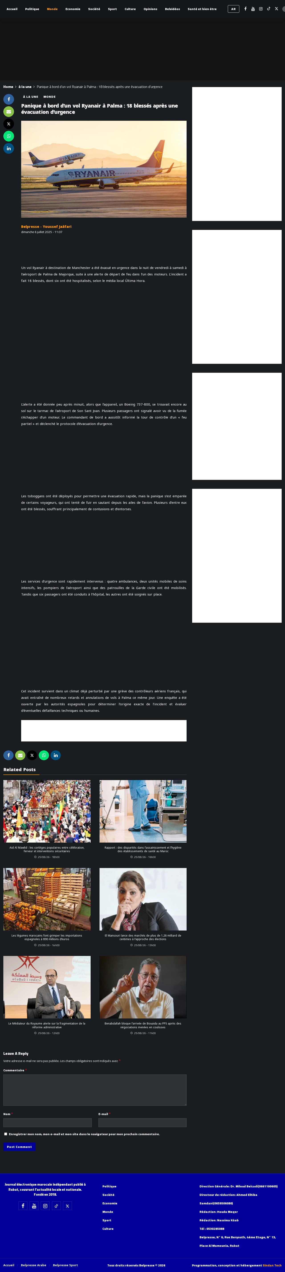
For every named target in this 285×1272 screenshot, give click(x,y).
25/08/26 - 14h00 (49, 945)
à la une (30, 96)
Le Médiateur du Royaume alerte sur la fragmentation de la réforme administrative (46, 1025)
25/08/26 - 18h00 (49, 857)
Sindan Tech (272, 1265)
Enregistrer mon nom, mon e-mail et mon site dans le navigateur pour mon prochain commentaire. (84, 1134)
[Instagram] (261, 9)
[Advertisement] (104, 730)
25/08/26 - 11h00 (145, 1033)
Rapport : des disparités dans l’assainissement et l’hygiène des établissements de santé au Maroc (143, 849)
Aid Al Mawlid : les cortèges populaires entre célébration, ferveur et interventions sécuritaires (47, 849)
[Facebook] (245, 9)
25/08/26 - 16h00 (145, 857)
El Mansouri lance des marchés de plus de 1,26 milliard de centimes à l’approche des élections (143, 937)
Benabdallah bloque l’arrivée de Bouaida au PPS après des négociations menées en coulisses (143, 1025)
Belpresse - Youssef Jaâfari (46, 226)
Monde (49, 96)
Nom (8, 1114)
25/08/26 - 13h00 (145, 945)
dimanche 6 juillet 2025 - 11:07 (41, 232)
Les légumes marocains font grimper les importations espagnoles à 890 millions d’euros (47, 937)
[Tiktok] (268, 9)
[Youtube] (253, 9)
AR (233, 9)
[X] (276, 9)
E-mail (104, 1114)
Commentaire (15, 1070)
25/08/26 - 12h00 (49, 1033)
